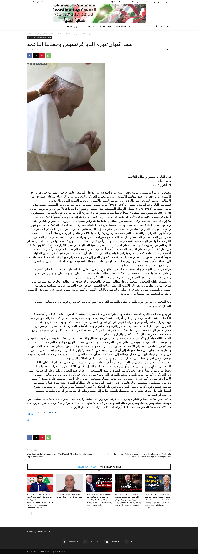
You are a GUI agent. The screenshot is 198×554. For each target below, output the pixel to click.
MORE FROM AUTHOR (110, 467)
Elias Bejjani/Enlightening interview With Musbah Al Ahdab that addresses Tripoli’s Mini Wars (59, 455)
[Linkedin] (38, 2)
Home (29, 34)
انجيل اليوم (157, 2)
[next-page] (33, 513)
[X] (42, 2)
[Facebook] (29, 2)
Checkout (90, 26)
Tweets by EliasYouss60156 (39, 531)
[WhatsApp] (48, 55)
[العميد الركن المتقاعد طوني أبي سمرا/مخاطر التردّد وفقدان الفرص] (69, 483)
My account (105, 26)
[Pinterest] (42, 55)
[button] (167, 26)
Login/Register (124, 26)
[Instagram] (34, 2)
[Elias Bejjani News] (99, 13)
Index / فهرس (73, 26)
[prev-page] (28, 513)
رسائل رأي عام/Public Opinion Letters (47, 34)
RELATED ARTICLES (87, 467)
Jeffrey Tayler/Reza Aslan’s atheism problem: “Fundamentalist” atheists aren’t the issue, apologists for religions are (139, 455)
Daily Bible (167, 2)
